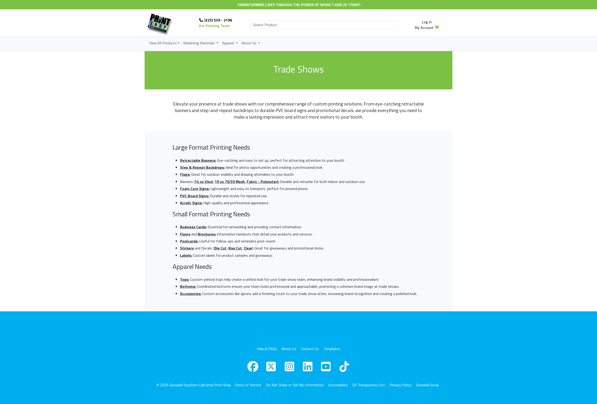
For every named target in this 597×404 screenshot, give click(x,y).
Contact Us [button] (310, 348)
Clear (248, 248)
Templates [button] (331, 348)
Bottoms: (188, 286)
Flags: (185, 174)
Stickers (187, 248)
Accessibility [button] (338, 385)
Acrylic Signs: (191, 203)
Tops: (184, 279)
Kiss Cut (235, 248)
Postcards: (189, 241)
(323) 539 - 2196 (217, 20)
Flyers (185, 234)
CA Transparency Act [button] (368, 385)
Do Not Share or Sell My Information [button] (295, 385)
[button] (252, 366)
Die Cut (220, 248)
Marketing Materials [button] (199, 43)
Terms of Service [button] (247, 385)
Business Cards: (193, 227)
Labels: (186, 255)
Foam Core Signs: (194, 188)
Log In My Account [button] (424, 24)
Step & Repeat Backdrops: (202, 167)
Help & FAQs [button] (267, 348)
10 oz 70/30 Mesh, (230, 181)
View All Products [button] (163, 43)
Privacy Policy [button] (400, 385)
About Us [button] (249, 43)
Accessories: (190, 293)
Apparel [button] (228, 43)
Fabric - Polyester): (263, 181)
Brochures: (207, 234)
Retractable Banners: (198, 160)
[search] (324, 24)
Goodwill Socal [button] (427, 385)
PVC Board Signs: (194, 196)
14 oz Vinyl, (204, 181)
